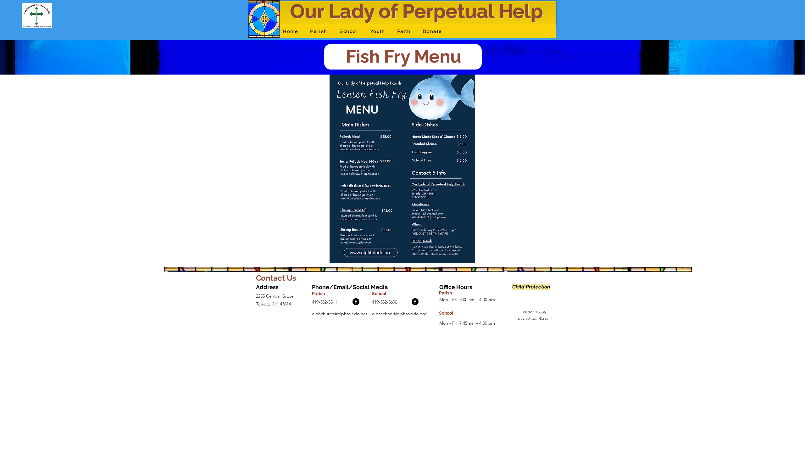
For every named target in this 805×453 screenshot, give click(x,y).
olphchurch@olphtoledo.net (339, 313)
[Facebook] (356, 301)
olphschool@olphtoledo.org (399, 313)
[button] (318, 31)
